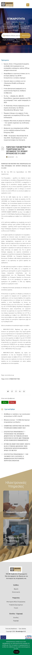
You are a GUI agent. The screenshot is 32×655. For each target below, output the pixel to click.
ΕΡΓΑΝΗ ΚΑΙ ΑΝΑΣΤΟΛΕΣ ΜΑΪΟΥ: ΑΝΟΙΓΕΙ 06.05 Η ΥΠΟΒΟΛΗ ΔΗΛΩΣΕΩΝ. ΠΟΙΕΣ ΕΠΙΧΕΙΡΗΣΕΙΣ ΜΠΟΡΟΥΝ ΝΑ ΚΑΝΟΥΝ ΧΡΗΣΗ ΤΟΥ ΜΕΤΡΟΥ (17, 447)
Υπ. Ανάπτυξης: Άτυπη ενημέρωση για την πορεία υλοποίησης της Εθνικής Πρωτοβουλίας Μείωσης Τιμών (16, 108)
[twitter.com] (8, 391)
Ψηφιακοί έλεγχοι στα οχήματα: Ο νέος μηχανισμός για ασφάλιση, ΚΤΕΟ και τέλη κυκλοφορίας (16, 115)
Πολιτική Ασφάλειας (11, 628)
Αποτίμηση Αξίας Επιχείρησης (16, 602)
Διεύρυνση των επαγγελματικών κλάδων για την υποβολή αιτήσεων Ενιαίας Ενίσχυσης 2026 (16, 130)
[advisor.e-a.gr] (24, 391)
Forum (16, 608)
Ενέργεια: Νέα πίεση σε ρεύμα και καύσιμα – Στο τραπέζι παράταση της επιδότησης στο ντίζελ (17, 123)
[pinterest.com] (16, 391)
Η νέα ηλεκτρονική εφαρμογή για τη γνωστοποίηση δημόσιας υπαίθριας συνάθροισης (15, 91)
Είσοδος (16, 617)
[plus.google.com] (20, 391)
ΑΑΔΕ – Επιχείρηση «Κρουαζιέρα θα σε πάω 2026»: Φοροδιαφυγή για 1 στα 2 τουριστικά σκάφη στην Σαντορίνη (16, 138)
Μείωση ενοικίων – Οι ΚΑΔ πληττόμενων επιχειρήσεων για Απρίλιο (17, 421)
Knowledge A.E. (21, 631)
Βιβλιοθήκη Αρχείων (18, 22)
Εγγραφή (16, 621)
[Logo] (16, 570)
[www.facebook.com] (12, 391)
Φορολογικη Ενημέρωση (22, 39)
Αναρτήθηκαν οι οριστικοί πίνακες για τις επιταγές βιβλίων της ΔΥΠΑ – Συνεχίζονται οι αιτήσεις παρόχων (17, 76)
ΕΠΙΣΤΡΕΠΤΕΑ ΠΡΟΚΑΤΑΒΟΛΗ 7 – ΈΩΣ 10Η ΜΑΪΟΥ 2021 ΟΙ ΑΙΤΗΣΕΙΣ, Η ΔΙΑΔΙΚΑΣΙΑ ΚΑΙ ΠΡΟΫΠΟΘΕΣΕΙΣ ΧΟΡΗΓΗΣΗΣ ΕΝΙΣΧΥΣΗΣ (16, 457)
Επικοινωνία (16, 592)
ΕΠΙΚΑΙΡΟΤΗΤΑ (22, 24)
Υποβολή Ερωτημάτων (16, 605)
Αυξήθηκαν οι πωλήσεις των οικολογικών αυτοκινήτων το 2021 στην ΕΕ (17, 415)
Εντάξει (16, 652)
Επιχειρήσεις (16, 41)
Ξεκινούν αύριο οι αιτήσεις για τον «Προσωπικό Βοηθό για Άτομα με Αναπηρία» (15, 83)
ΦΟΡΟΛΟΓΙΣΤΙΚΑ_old (9, 24)
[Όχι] (30, 648)
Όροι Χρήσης (22, 628)
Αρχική (8, 22)
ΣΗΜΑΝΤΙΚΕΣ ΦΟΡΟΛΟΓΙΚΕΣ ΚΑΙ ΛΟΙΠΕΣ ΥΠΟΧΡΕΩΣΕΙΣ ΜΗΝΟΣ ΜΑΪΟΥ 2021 (17, 427)
